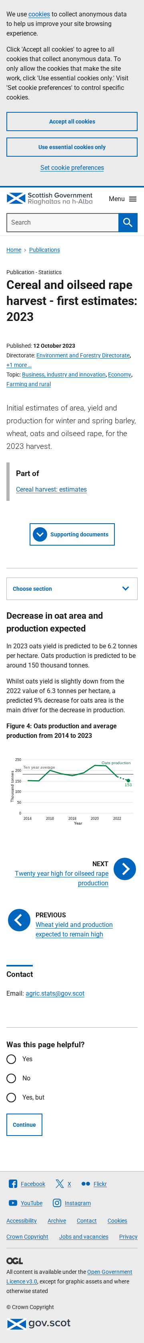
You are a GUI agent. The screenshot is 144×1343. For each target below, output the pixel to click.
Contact (87, 1220)
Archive (57, 1220)
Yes (27, 1059)
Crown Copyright (27, 1236)
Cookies (117, 1220)
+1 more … (19, 365)
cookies (39, 14)
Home (13, 250)
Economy (119, 374)
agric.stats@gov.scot (55, 993)
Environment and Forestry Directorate (83, 355)
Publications (44, 250)
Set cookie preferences (72, 167)
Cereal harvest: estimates (51, 489)
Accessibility (21, 1220)
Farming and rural (28, 384)
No (26, 1078)
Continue (24, 1125)
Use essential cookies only (72, 147)
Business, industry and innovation (64, 374)
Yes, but (33, 1097)
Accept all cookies (72, 121)
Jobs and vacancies (83, 1236)
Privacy (128, 1236)
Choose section (32, 589)
